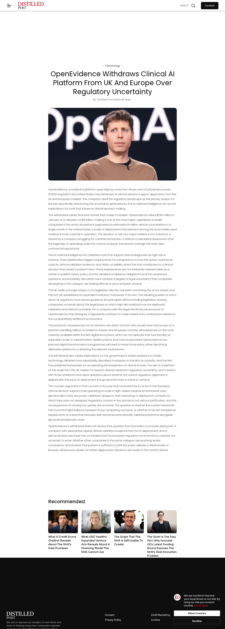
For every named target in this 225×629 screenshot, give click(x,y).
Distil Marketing (160, 614)
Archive (155, 619)
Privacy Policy (113, 619)
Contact (209, 5)
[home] (28, 5)
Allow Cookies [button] (197, 613)
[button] (9, 5)
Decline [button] (197, 621)
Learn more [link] (201, 605)
